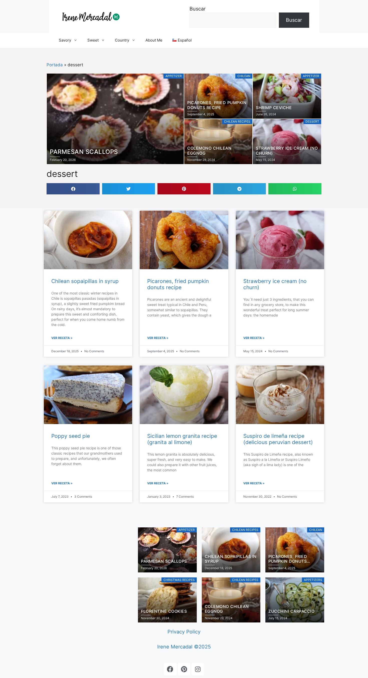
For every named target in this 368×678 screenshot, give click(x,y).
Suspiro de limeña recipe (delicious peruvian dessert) (278, 439)
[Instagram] (198, 669)
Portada (55, 64)
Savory (65, 40)
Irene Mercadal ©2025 (184, 647)
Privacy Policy (184, 632)
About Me (153, 40)
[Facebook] (170, 669)
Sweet (93, 40)
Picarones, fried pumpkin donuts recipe (178, 284)
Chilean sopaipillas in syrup (85, 281)
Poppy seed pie (70, 436)
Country (122, 40)
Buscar (198, 9)
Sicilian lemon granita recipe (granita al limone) (182, 439)
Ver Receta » (62, 338)
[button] (73, 188)
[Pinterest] (184, 669)
